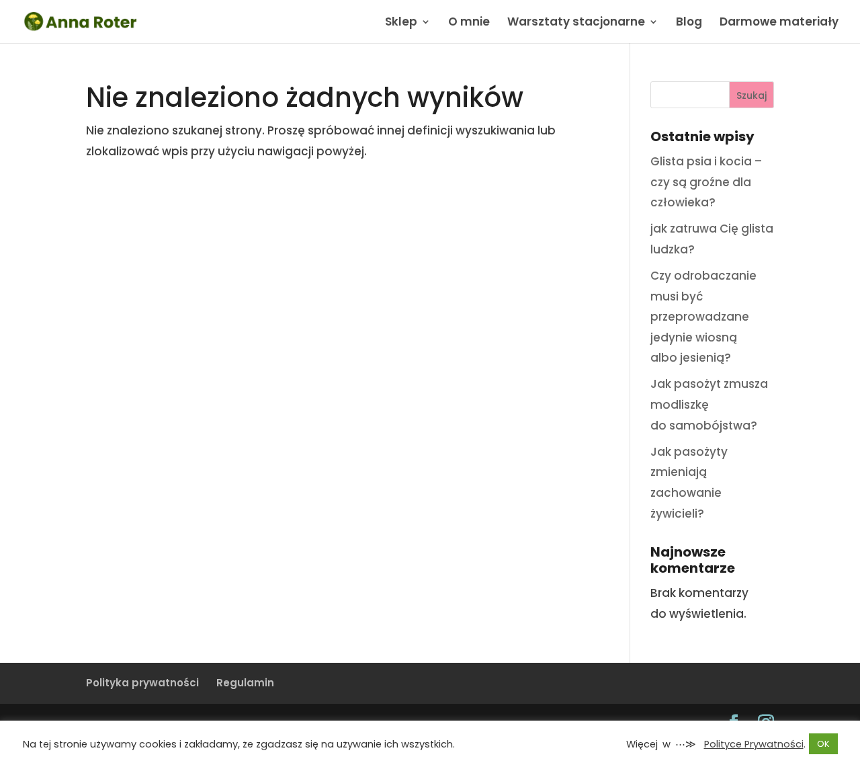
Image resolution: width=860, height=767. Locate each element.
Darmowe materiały (779, 23)
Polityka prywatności (142, 683)
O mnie (469, 23)
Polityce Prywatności (754, 744)
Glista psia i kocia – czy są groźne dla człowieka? (706, 181)
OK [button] (823, 743)
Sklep (401, 23)
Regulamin (245, 683)
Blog (689, 23)
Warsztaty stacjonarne (576, 23)
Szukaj (751, 95)
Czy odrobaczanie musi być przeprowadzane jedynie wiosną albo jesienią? (703, 317)
